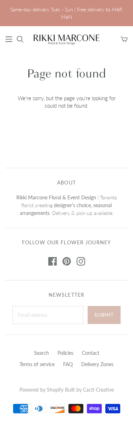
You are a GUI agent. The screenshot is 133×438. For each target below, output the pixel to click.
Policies (65, 353)
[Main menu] (8, 39)
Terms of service (37, 364)
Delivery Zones (97, 364)
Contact (90, 353)
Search (41, 353)
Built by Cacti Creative (89, 390)
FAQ (68, 364)
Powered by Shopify (41, 390)
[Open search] (20, 39)
